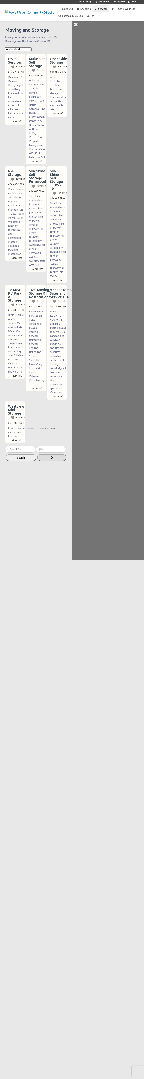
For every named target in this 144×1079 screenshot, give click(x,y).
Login (133, 2)
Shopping (85, 9)
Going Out (67, 9)
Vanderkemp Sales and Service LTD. (61, 293)
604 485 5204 (36, 191)
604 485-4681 (16, 423)
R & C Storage (14, 173)
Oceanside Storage (58, 60)
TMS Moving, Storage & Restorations (39, 293)
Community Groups (72, 16)
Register (120, 2)
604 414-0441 (37, 306)
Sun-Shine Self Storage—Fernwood (37, 176)
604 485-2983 (16, 184)
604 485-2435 (58, 72)
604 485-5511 (37, 75)
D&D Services (15, 60)
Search (90, 16)
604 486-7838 (16, 310)
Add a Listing (85, 2)
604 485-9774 (58, 306)
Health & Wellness (125, 9)
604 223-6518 (16, 72)
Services (102, 9)
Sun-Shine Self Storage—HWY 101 (56, 180)
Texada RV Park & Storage (15, 295)
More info (17, 121)
